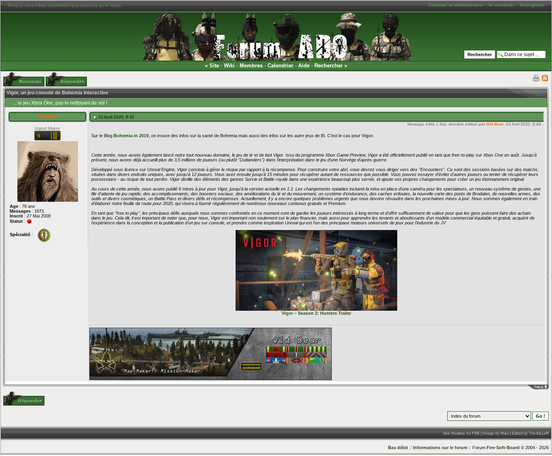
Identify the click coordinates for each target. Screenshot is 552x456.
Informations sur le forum (440, 447)
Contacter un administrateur (455, 5)
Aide (304, 66)
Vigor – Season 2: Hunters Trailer (316, 313)
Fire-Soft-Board (503, 447)
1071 (39, 211)
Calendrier (280, 66)
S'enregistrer (532, 5)
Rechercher (328, 66)
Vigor (367, 135)
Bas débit (398, 447)
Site (214, 66)
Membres (251, 66)
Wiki (229, 66)
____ (544, 387)
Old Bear (48, 116)
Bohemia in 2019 (131, 135)
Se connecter (501, 5)
